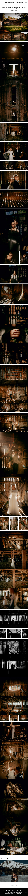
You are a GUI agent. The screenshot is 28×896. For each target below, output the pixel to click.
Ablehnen (19, 893)
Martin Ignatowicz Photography (14, 2)
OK (15, 893)
